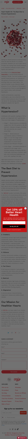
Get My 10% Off (14, 226)
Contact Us (22, 437)
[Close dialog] (25, 208)
